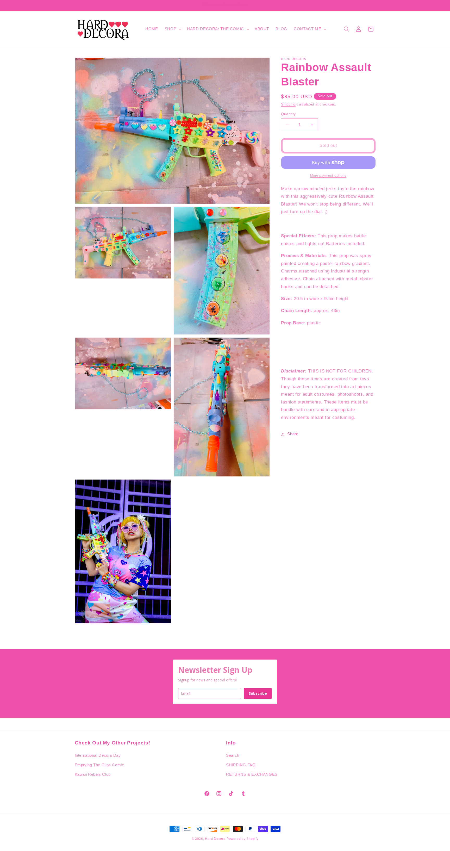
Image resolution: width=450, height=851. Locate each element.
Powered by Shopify (242, 838)
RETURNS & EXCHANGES (252, 774)
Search (232, 755)
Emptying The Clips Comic (99, 765)
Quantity (288, 114)
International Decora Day (98, 755)
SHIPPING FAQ (241, 765)
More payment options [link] (328, 175)
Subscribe (258, 693)
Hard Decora (215, 838)
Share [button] (292, 434)
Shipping (288, 104)
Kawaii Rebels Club (93, 774)
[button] (172, 29)
